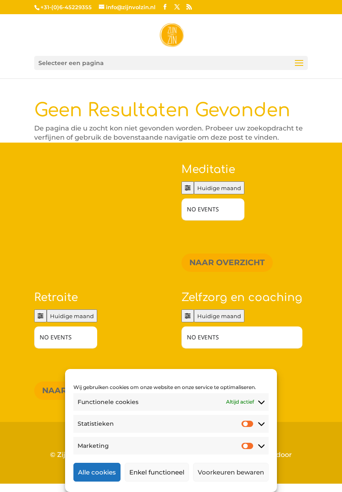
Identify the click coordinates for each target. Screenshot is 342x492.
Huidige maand (219, 188)
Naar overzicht (227, 262)
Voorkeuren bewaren (231, 472)
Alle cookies (97, 472)
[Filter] (187, 187)
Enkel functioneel (156, 472)
